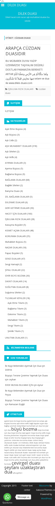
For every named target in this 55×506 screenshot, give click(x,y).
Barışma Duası (12, 191)
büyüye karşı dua (28, 438)
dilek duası (33, 443)
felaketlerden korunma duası (35, 448)
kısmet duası (27, 450)
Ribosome (44, 485)
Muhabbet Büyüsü (14, 241)
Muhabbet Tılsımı (16, 319)
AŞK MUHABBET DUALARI (18, 146)
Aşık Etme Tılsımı (16, 302)
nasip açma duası (39, 450)
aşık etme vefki (23, 423)
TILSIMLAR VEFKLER (15, 298)
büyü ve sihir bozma (12, 438)
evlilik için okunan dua (13, 448)
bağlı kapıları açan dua (38, 423)
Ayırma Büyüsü (12, 168)
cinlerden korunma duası (22, 440)
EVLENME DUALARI (15, 202)
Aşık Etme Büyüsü (14, 129)
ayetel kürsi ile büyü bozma (15, 421)
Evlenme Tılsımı (15, 314)
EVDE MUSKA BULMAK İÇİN (19, 385)
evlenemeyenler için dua (36, 445)
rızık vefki (13, 457)
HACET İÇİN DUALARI (16, 213)
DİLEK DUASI (27, 13)
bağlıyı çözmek (10, 426)
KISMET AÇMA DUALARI (17, 230)
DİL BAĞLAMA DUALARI (17, 196)
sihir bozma (22, 457)
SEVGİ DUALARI (13, 258)
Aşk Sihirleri (10, 151)
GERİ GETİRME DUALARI (17, 208)
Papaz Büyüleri (12, 253)
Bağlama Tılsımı (15, 308)
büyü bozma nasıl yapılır (21, 433)
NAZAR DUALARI (13, 247)
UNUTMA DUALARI (14, 337)
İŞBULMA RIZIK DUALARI (20, 89)
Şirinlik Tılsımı (14, 331)
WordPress (46, 498)
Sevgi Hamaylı (12, 264)
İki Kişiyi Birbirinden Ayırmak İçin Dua (23, 365)
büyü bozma (24, 429)
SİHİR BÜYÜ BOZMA (15, 275)
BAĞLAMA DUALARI (15, 179)
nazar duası (8, 455)
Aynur (40, 385)
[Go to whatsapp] (7, 497)
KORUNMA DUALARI (15, 236)
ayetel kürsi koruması (35, 421)
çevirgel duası (26, 463)
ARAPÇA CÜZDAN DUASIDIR (23, 50)
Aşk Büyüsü (10, 134)
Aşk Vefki (9, 157)
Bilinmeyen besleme (22, 347)
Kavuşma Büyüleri (14, 224)
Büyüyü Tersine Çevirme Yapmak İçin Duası (26, 375)
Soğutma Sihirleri (13, 292)
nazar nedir (31, 455)
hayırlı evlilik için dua (12, 450)
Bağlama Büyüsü (13, 174)
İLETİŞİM (9, 111)
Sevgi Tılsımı (14, 325)
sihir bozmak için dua (36, 457)
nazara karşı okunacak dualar (16, 452)
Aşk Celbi (9, 140)
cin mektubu (23, 443)
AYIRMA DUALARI (14, 162)
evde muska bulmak (17, 445)
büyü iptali (44, 435)
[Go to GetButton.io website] (7, 503)
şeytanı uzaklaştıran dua (24, 469)
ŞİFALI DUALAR (12, 270)
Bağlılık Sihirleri (12, 185)
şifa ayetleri (17, 473)
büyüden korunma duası (30, 435)
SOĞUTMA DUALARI (15, 287)
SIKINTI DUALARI (13, 281)
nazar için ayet (20, 455)
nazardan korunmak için (38, 452)
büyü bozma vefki (38, 433)
